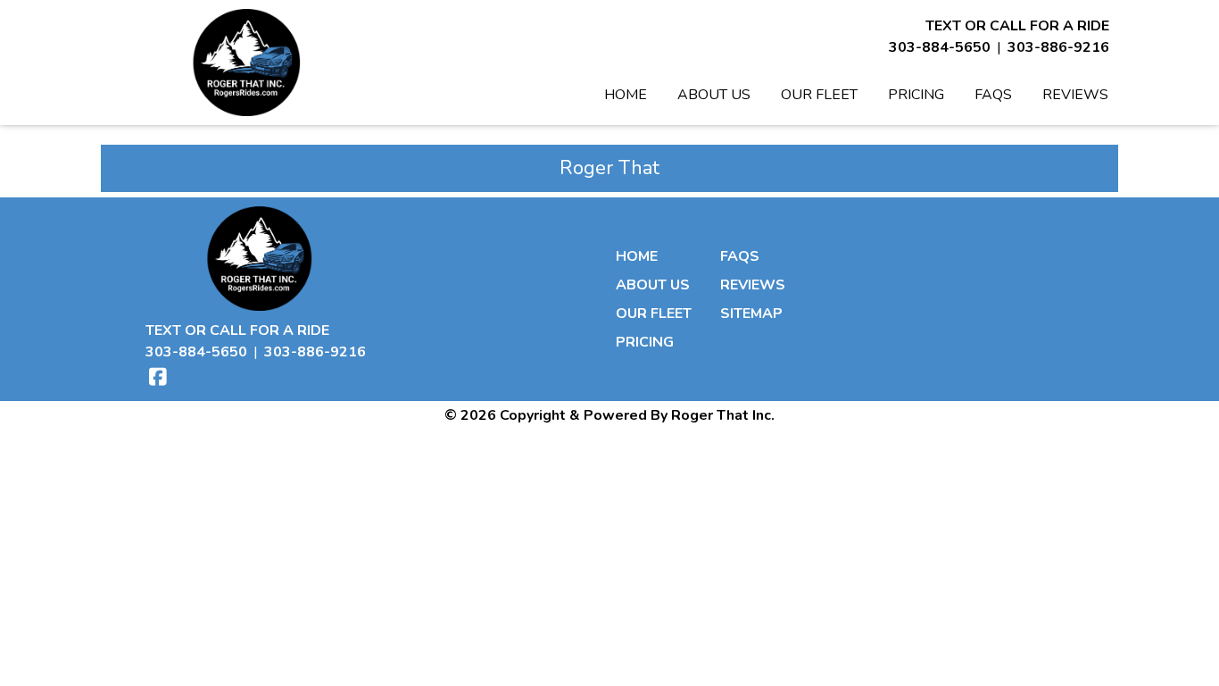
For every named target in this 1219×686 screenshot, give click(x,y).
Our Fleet (819, 95)
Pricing (916, 95)
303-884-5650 (940, 47)
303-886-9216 (1058, 47)
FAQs (993, 95)
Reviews (1075, 95)
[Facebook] (157, 377)
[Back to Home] (246, 62)
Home (625, 95)
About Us (713, 95)
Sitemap (751, 313)
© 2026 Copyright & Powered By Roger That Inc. (609, 415)
